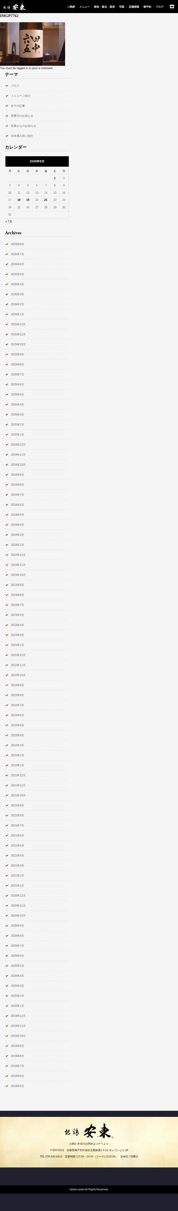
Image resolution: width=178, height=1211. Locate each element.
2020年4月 (17, 975)
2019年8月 (17, 1056)
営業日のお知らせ (22, 115)
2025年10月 (18, 344)
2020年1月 (17, 1005)
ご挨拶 (71, 6)
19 (27, 200)
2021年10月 (18, 795)
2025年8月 (17, 364)
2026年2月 (17, 304)
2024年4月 (17, 524)
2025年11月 (18, 334)
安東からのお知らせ (23, 125)
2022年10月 (18, 675)
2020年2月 (17, 995)
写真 (121, 6)
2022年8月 (17, 695)
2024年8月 (17, 484)
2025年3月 (17, 414)
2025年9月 (17, 354)
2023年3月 (17, 635)
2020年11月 (18, 905)
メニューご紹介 (21, 95)
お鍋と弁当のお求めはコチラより (89, 1143)
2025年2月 (17, 424)
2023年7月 (17, 605)
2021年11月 (18, 785)
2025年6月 (17, 384)
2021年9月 (17, 805)
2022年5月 (17, 725)
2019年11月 (18, 1026)
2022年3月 (17, 745)
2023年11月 (18, 564)
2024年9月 (17, 474)
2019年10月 (18, 1036)
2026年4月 (17, 284)
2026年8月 (17, 244)
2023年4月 (17, 625)
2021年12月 (18, 775)
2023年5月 (17, 615)
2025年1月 (17, 434)
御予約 (147, 6)
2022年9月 (17, 685)
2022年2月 (17, 755)
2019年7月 (17, 1066)
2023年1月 (17, 645)
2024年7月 (17, 494)
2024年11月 (18, 454)
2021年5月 (17, 845)
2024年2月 (17, 534)
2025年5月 (17, 394)
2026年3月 (17, 294)
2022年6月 (17, 715)
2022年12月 (18, 655)
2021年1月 (17, 885)
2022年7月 (17, 705)
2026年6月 (17, 264)
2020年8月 (17, 935)
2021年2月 (17, 875)
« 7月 (8, 221)
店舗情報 (134, 6)
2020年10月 (18, 915)
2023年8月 (17, 595)
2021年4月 (17, 855)
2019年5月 (17, 1086)
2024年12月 (18, 444)
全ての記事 (18, 105)
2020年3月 (17, 985)
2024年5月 (17, 514)
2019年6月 (17, 1076)
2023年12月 (18, 554)
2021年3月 (17, 865)
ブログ (159, 6)
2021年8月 (17, 815)
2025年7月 (17, 374)
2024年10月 (18, 464)
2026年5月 (17, 274)
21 (45, 200)
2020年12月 (18, 895)
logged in (22, 68)
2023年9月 (17, 585)
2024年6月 (17, 504)
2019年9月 (17, 1046)
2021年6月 (17, 835)
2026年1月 (17, 314)
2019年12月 (18, 1016)
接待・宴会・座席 (104, 6)
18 (18, 200)
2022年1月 (17, 765)
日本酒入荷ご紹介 (22, 135)
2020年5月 (17, 965)
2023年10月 (18, 575)
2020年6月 (17, 955)
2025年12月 (18, 324)
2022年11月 (18, 665)
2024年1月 (17, 544)
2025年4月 (17, 404)
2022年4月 (17, 735)
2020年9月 (17, 925)
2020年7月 (17, 945)
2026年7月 (17, 254)
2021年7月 (17, 825)
